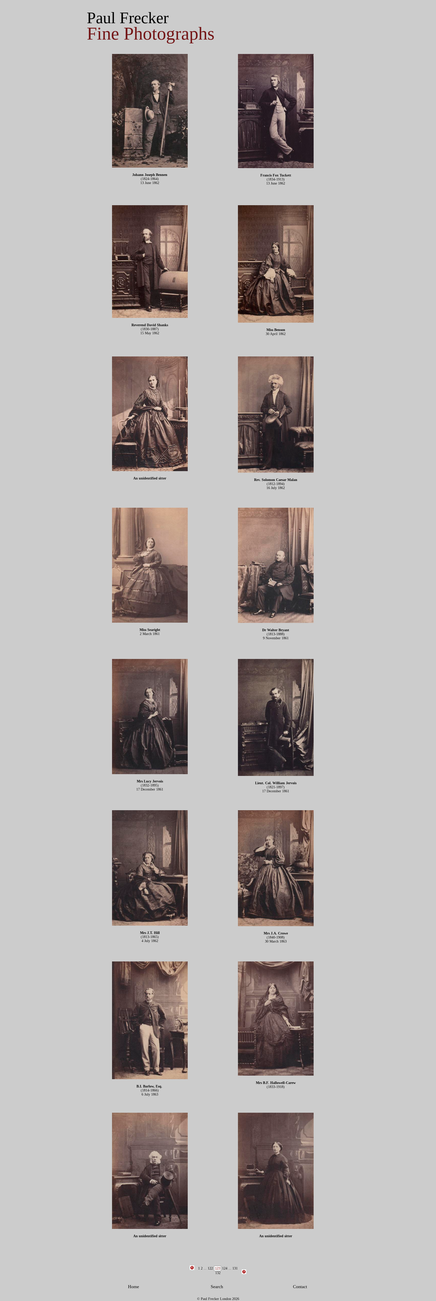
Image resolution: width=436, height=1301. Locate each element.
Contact (300, 1286)
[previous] (192, 1269)
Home (133, 1286)
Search (217, 1286)
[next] (244, 1273)
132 (218, 1273)
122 (210, 1268)
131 (235, 1268)
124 (224, 1268)
